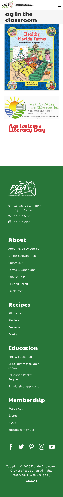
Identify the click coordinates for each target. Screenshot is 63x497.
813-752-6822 (22, 216)
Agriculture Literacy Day (16, 71)
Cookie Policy (17, 277)
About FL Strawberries (23, 248)
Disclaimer (15, 291)
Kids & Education (20, 356)
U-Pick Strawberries (22, 255)
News (12, 422)
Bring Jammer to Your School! (23, 366)
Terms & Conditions (21, 270)
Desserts (14, 327)
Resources (15, 408)
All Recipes (15, 313)
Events (13, 415)
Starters (14, 320)
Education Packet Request (20, 377)
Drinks (12, 334)
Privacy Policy (18, 284)
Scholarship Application (24, 386)
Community (16, 262)
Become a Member (21, 429)
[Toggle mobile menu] (59, 5)
